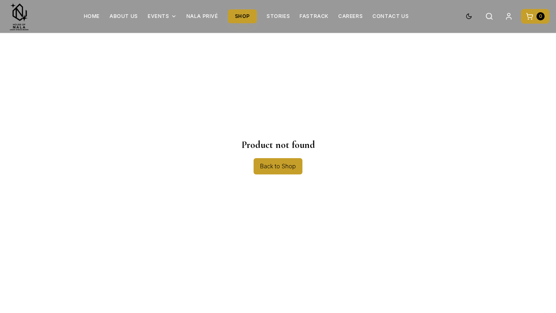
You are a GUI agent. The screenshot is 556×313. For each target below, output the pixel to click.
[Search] (489, 16)
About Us (123, 16)
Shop (242, 16)
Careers (350, 16)
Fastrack (314, 16)
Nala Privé (202, 16)
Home (92, 16)
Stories (278, 16)
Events (158, 16)
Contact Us (390, 16)
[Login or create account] (508, 16)
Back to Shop (278, 166)
